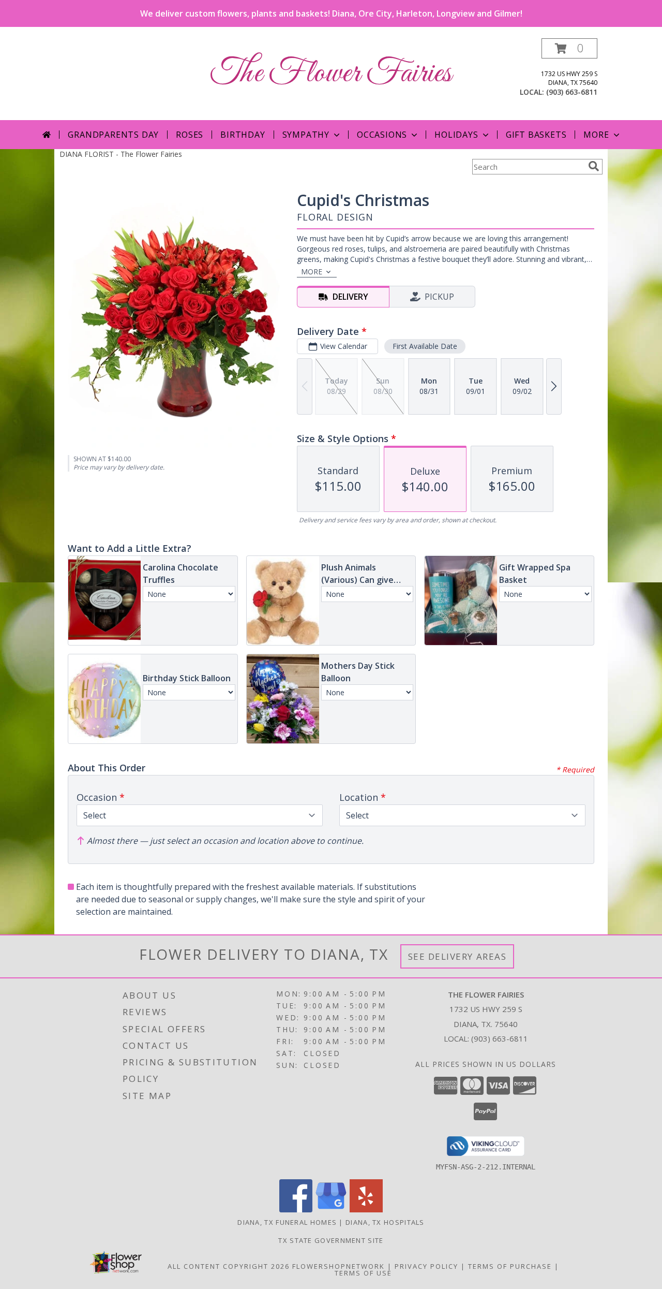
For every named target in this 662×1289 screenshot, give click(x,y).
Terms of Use (363, 1273)
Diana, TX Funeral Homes (287, 1222)
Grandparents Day (113, 134)
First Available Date (425, 346)
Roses (189, 134)
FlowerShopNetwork (338, 1266)
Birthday (242, 134)
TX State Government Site (330, 1240)
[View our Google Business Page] (331, 1209)
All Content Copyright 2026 (229, 1266)
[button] (569, 48)
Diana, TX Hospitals (385, 1222)
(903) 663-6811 (571, 92)
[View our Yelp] (366, 1209)
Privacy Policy (426, 1266)
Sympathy (305, 134)
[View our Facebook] (295, 1209)
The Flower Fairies (331, 74)
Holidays (456, 134)
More (596, 134)
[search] (593, 166)
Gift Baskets (536, 134)
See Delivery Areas (457, 956)
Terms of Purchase (510, 1266)
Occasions (382, 134)
